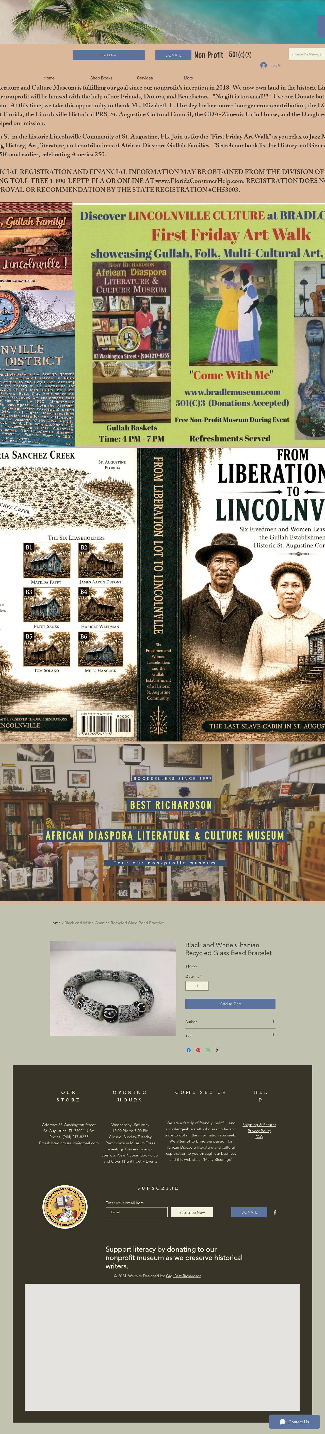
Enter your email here (125, 1203)
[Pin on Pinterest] (198, 1050)
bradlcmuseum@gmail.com (75, 1143)
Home (55, 922)
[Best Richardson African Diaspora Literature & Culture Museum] (275, 1212)
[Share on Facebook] (189, 1050)
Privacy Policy (259, 1130)
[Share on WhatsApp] (208, 1050)
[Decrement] (189, 985)
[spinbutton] (197, 985)
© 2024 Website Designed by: (157, 1275)
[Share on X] (218, 1050)
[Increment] (205, 985)
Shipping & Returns (259, 1124)
